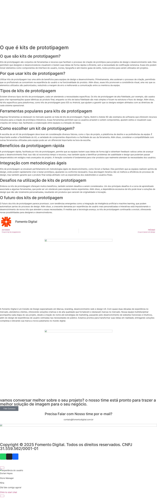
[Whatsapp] (3, 456)
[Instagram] (9, 456)
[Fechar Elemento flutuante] (2, 468)
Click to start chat (8, 492)
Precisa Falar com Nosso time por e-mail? (78, 414)
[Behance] (15, 456)
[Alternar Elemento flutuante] (2, 496)
